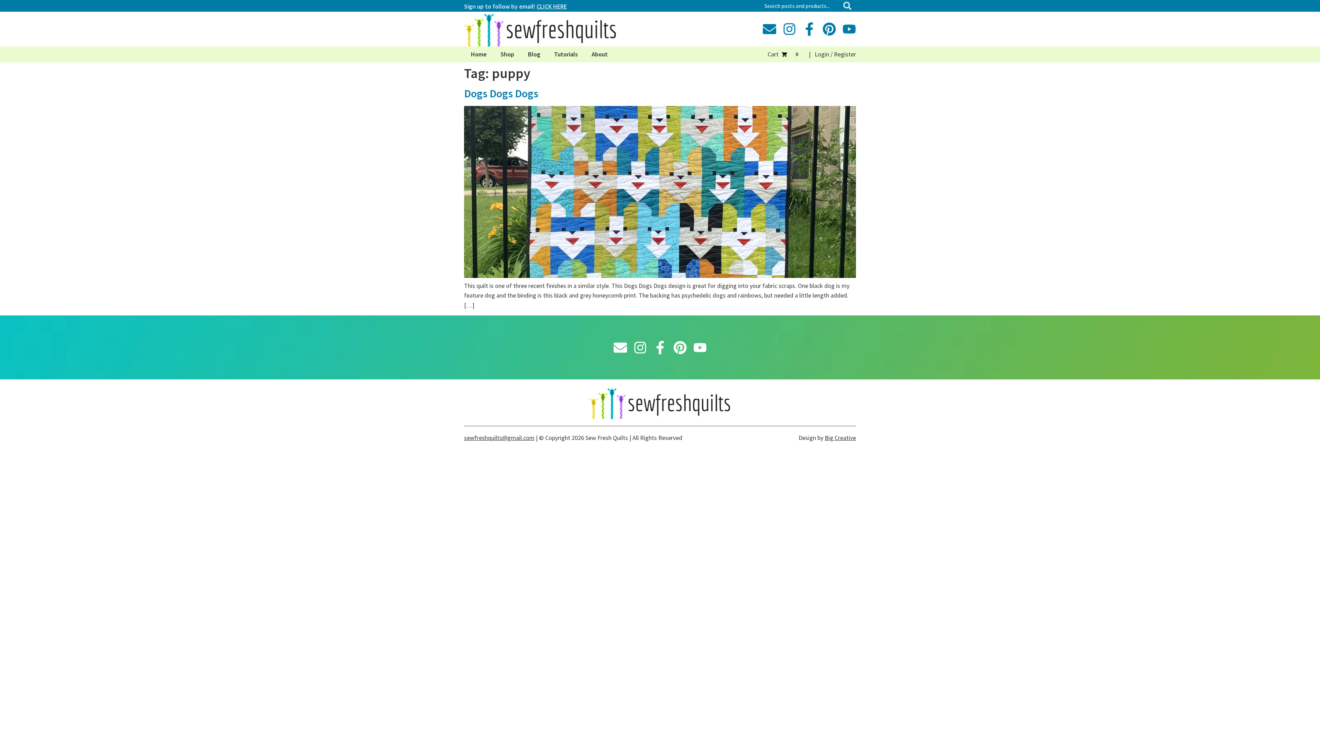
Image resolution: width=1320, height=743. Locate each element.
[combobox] (801, 6)
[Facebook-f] (809, 29)
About (600, 54)
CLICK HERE (552, 6)
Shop (507, 54)
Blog (534, 54)
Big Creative (840, 438)
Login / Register (835, 54)
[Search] (849, 6)
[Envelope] (769, 29)
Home (479, 54)
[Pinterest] (829, 29)
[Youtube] (849, 29)
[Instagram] (789, 29)
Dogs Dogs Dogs (501, 93)
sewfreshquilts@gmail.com (499, 438)
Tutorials (566, 54)
